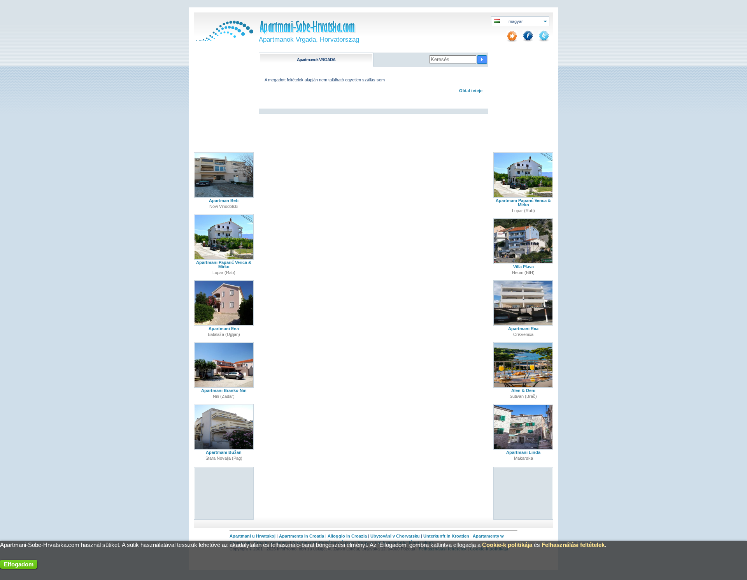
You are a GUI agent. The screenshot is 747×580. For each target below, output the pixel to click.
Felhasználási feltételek (573, 544)
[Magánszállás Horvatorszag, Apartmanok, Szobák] (224, 39)
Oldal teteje (470, 90)
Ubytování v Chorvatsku (395, 536)
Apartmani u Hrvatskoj (252, 536)
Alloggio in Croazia (347, 536)
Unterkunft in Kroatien (446, 536)
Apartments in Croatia (301, 536)
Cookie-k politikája (507, 544)
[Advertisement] (224, 493)
